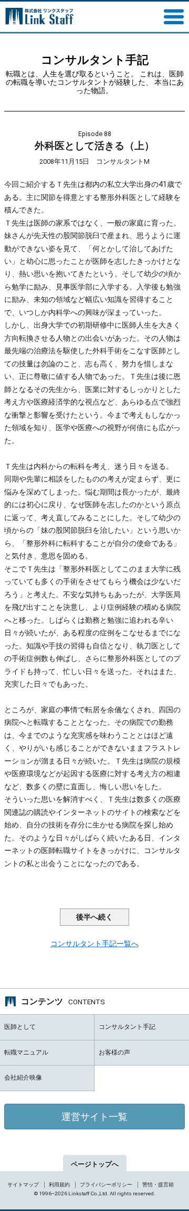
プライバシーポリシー (106, 1184)
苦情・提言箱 (158, 1184)
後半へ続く (94, 917)
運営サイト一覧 (94, 1116)
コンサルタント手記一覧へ (94, 943)
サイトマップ (23, 1184)
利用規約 (59, 1184)
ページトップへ (95, 1164)
